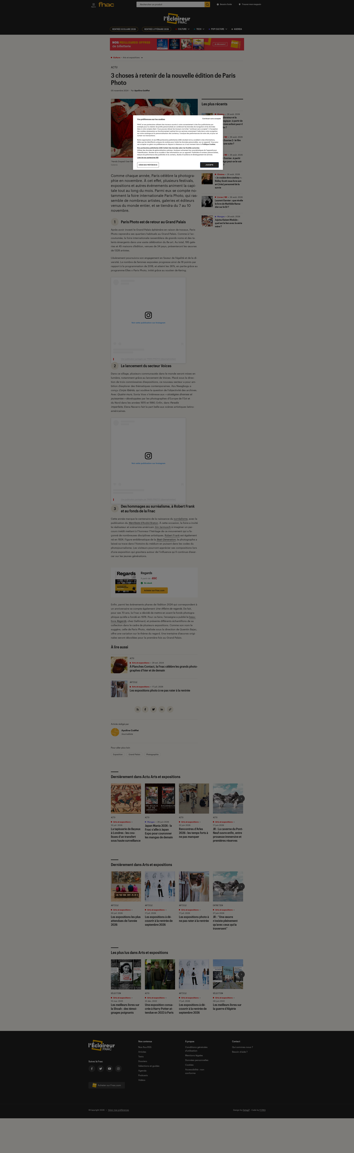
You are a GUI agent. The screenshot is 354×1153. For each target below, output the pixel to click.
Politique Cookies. (209, 144)
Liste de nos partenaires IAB (147, 158)
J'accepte (209, 165)
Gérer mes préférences (148, 165)
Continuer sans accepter (211, 119)
